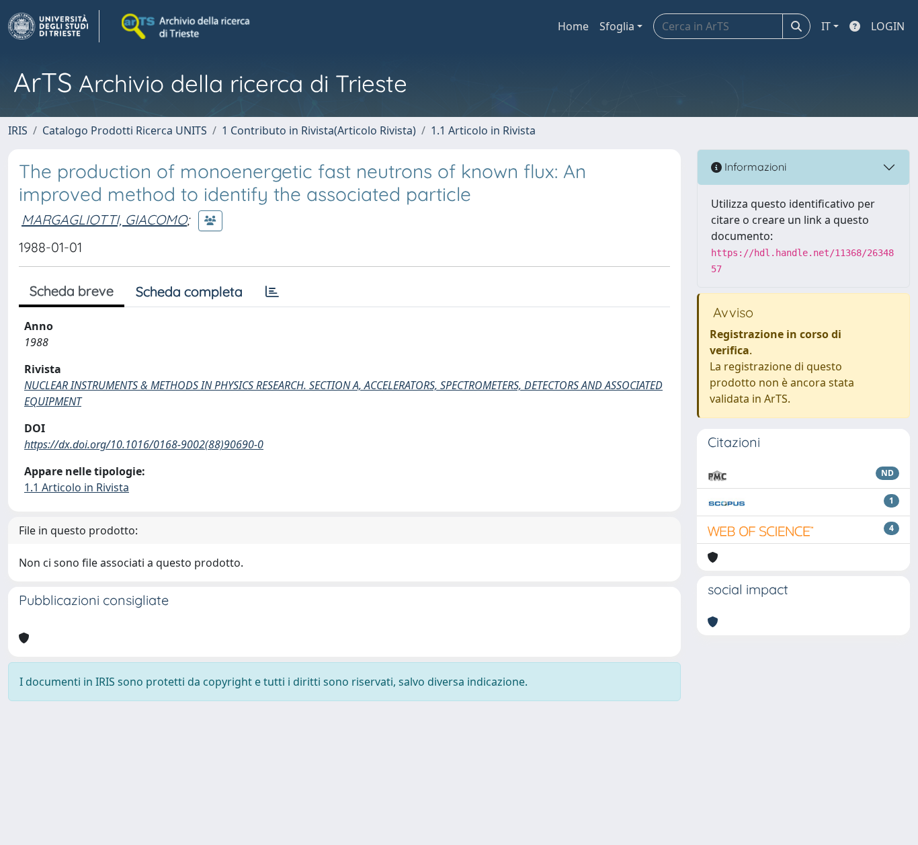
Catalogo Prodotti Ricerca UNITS (124, 130)
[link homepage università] (186, 26)
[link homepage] (53, 26)
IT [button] (826, 26)
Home (573, 26)
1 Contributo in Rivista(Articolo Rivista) (319, 130)
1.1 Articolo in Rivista (483, 130)
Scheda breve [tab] (72, 290)
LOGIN (888, 26)
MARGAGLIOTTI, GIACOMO (104, 219)
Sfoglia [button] (616, 26)
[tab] (272, 292)
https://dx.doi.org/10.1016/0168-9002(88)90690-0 (143, 444)
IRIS (18, 130)
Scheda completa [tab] (189, 291)
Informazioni (754, 166)
